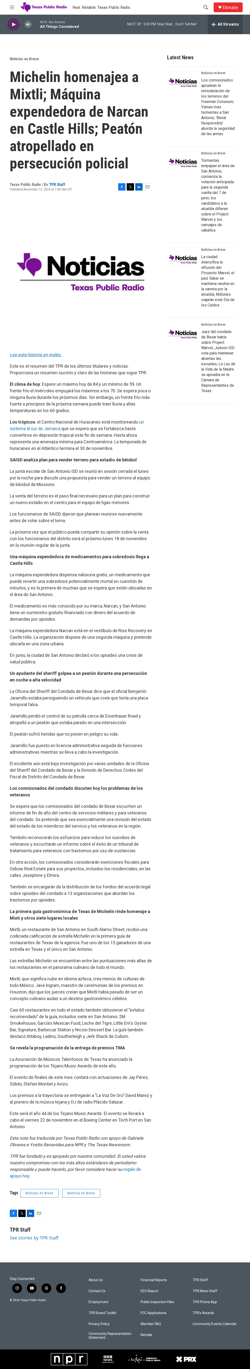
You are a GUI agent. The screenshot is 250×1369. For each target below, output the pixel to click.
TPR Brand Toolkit (102, 1313)
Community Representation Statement (110, 1335)
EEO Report (149, 1291)
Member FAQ (151, 1324)
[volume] (28, 24)
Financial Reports (154, 1280)
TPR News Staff (205, 1291)
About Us (96, 1280)
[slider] (36, 24)
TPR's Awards (203, 1313)
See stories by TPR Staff (34, 1238)
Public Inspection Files (157, 1302)
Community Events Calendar (215, 1324)
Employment (98, 1302)
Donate (230, 7)
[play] (13, 24)
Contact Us (97, 1291)
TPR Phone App (205, 1302)
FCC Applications (154, 1313)
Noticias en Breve (24, 58)
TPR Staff (57, 184)
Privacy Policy (99, 1324)
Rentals (146, 1335)
